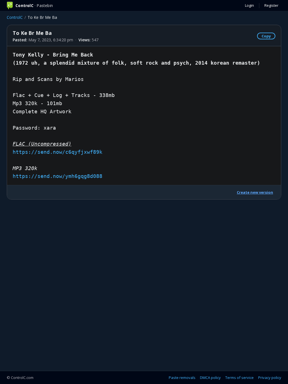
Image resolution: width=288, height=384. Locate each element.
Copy (266, 36)
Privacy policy (269, 377)
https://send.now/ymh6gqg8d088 (57, 176)
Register (271, 5)
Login (249, 5)
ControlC (15, 17)
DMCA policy (210, 377)
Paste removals (182, 377)
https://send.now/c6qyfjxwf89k (57, 152)
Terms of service (239, 377)
